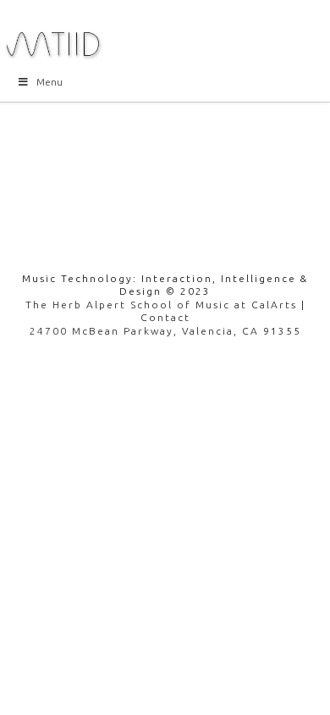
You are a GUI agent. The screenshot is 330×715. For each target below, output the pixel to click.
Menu (49, 81)
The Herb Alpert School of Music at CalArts (161, 304)
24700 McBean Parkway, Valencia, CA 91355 (165, 330)
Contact (165, 317)
